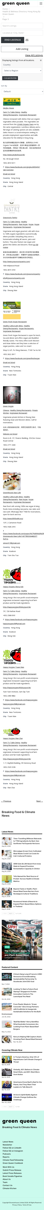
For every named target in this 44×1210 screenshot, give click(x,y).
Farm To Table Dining (11, 112)
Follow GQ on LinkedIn (12, 1148)
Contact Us (7, 1185)
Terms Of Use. (27, 1205)
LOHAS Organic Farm (25, 124)
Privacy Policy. (17, 1205)
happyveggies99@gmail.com (14, 623)
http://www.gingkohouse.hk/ (14, 155)
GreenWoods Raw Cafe (12, 493)
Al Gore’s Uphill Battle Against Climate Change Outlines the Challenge (25, 1097)
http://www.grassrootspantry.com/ (16, 261)
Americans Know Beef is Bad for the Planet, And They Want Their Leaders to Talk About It (27, 1084)
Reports (6, 1157)
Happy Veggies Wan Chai (13, 738)
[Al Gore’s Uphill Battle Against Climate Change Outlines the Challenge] (7, 1097)
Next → (39, 801)
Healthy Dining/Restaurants (20, 410)
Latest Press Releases (12, 1173)
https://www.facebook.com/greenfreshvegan (22, 358)
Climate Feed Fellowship (13, 1160)
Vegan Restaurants (26, 328)
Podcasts (7, 1154)
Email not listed (9, 174)
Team (5, 1182)
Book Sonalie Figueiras (12, 1176)
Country (6, 64)
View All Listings (34, 55)
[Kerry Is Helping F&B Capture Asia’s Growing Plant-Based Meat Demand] (7, 1039)
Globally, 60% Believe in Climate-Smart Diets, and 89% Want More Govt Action (26, 1071)
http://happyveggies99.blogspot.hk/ (17, 607)
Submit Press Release (12, 1170)
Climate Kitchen (9, 1188)
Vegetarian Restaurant (27, 115)
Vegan (31, 224)
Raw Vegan (23, 224)
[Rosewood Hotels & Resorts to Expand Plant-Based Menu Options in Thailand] (7, 904)
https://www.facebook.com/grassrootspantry (22, 274)
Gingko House (8, 108)
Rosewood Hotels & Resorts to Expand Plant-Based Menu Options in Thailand (27, 903)
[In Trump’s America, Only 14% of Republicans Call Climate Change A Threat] (7, 1059)
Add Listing (22, 49)
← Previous (6, 801)
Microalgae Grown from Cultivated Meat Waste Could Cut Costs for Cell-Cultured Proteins (27, 853)
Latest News (8, 1142)
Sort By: (4, 86)
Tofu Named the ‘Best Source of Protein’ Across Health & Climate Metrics (26, 878)
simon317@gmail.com (11, 543)
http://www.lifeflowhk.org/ (13, 518)
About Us (7, 1179)
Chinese (6, 410)
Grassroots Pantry (10, 217)
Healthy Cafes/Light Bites (13, 326)
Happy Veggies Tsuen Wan (13, 667)
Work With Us (8, 1167)
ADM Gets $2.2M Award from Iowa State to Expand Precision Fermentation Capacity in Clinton (27, 866)
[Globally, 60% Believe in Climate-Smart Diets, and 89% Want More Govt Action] (7, 1072)
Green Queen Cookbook (13, 1163)
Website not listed (10, 434)
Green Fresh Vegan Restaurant (15, 322)
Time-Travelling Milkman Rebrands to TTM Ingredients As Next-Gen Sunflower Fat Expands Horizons (27, 841)
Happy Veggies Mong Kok (13, 587)
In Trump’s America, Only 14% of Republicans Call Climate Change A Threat (27, 1059)
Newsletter (7, 1145)
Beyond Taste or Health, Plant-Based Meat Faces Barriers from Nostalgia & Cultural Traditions (26, 891)
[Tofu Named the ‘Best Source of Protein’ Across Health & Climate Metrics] (7, 879)
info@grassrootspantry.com (14, 278)
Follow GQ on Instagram (13, 1151)
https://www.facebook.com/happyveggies (21, 619)
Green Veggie (8, 406)
